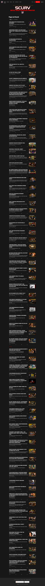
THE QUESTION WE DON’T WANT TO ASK (15, 211)
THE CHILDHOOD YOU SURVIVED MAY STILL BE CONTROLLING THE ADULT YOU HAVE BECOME (16, 352)
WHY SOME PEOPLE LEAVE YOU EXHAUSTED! (15, 548)
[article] (22, 24)
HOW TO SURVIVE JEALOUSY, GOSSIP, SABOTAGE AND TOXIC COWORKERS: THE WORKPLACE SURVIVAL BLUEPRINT (18, 331)
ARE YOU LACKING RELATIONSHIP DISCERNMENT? (16, 194)
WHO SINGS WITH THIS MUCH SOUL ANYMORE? (16, 22)
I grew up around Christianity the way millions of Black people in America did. (17, 151)
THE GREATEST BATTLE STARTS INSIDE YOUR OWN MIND (17, 549)
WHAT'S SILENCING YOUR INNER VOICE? (17, 554)
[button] (4, 2)
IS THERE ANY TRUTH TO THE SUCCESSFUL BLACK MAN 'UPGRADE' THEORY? (18, 209)
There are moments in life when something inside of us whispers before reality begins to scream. (17, 310)
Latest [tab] (10, 19)
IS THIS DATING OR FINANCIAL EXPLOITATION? (15, 40)
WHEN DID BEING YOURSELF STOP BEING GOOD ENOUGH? (17, 316)
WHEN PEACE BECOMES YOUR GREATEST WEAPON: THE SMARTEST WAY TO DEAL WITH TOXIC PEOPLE (17, 505)
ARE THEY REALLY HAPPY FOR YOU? (16, 156)
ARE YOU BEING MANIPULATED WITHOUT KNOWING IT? (18, 416)
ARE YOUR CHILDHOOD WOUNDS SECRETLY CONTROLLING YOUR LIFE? (18, 350)
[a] (32, 24)
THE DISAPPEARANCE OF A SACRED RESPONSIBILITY (17, 467)
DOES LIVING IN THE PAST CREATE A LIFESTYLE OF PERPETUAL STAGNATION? (17, 380)
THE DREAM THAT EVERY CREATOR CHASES (15, 534)
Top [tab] (12, 19)
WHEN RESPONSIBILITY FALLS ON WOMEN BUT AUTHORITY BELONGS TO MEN (18, 67)
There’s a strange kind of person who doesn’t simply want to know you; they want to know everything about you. (18, 34)
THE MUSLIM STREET (12, 481)
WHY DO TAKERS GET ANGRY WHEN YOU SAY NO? (18, 387)
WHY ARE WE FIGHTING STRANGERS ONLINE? (17, 231)
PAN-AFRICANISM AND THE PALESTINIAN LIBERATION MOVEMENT (18, 570)
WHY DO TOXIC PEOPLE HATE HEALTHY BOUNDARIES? (17, 503)
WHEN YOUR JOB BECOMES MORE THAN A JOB (16, 334)
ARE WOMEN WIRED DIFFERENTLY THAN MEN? (16, 121)
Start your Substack (20, 581)
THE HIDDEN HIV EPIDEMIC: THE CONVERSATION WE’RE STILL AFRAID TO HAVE (17, 239)
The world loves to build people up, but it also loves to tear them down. (18, 542)
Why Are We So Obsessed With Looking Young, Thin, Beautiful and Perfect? (17, 318)
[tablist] (13, 19)
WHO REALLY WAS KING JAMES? (16, 149)
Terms (24, 579)
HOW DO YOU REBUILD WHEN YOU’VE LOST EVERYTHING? (18, 324)
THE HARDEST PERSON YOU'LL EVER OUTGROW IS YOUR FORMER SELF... (16, 409)
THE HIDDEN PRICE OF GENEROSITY (14, 73)
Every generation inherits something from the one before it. (18, 519)
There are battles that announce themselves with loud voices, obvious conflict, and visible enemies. (18, 427)
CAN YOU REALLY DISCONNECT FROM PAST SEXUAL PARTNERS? (18, 119)
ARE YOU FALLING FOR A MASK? (16, 162)
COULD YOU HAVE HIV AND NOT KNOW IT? (18, 237)
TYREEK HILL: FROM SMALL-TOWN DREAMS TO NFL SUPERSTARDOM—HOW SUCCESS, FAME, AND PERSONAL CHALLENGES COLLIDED (18, 366)
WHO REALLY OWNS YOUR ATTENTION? (15, 374)
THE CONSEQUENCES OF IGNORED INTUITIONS (16, 308)
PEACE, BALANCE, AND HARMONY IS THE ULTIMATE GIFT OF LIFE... (17, 450)
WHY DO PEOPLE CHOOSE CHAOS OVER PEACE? (17, 394)
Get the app (27, 581)
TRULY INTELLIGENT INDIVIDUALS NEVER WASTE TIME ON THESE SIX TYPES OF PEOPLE (18, 110)
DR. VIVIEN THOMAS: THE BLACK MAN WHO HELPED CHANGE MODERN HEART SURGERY (18, 170)
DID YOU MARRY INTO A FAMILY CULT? (17, 293)
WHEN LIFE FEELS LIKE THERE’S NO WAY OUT (16, 325)
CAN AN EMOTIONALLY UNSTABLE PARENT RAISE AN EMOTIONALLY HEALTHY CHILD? (18, 473)
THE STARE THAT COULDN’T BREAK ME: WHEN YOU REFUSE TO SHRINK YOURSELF (18, 262)
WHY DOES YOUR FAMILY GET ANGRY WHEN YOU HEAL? (17, 358)
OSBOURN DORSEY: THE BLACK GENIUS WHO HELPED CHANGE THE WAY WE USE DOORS (17, 246)
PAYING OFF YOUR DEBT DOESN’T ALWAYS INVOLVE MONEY (18, 269)
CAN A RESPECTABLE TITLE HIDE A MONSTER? (16, 277)
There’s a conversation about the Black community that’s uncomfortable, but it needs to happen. (17, 59)
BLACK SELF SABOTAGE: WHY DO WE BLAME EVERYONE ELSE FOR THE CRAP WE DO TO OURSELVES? (18, 56)
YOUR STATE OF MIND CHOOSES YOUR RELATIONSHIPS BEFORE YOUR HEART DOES (18, 511)
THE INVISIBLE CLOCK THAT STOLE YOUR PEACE (18, 518)
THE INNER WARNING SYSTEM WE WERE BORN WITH (17, 555)
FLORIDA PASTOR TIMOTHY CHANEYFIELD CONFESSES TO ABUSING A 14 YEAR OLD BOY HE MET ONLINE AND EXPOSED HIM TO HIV (18, 279)
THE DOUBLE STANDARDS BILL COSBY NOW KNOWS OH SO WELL (18, 540)
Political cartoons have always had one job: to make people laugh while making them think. (18, 288)
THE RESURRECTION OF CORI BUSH (16, 480)
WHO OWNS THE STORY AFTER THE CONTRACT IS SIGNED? (16, 533)
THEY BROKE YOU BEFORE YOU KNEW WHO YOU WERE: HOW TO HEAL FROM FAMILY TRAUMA (17, 360)
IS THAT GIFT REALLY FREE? (15, 72)
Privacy (22, 579)
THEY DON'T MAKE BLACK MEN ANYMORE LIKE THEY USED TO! (18, 466)
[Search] (32, 2)
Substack (18, 584)
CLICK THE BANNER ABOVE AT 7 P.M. (14, 248)
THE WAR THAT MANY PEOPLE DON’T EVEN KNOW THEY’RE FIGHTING (18, 527)
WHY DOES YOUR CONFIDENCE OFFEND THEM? (17, 186)
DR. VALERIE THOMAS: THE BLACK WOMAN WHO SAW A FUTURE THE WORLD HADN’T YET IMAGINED (18, 340)
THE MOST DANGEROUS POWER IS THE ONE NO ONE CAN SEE (18, 419)
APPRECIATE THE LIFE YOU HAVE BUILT (15, 144)
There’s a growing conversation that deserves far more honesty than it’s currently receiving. (17, 130)
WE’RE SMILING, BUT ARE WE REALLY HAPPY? (17, 223)
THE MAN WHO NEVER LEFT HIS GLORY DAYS (16, 381)
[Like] (9, 27)
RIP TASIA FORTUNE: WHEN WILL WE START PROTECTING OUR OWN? (18, 254)
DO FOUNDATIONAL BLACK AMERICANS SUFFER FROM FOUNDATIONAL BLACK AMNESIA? (17, 127)
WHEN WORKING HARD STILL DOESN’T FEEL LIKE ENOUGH (18, 204)
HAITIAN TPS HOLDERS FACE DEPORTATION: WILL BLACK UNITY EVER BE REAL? (18, 458)
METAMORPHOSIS (12, 104)
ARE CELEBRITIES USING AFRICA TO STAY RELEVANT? (18, 48)
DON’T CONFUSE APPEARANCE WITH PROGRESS (17, 202)
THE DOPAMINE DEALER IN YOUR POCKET (18, 373)
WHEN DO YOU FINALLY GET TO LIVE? (17, 85)
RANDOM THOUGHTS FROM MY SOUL (17, 143)
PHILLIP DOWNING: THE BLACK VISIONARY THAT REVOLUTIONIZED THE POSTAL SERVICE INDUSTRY (18, 562)
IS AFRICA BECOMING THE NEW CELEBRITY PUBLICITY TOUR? (17, 50)
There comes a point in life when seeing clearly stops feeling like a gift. (18, 302)
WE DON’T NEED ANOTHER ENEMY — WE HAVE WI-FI (17, 233)
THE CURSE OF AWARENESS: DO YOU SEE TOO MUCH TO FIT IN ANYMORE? (17, 300)
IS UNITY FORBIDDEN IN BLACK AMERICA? (18, 78)
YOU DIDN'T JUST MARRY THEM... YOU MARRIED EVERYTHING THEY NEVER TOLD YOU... (18, 433)
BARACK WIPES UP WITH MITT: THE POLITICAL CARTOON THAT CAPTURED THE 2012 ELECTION (18, 285)
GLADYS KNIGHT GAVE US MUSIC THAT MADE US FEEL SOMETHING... (17, 25)
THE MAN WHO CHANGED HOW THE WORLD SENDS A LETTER (17, 565)
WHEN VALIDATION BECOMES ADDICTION (15, 512)
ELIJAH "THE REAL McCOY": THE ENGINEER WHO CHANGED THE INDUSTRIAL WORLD (18, 402)
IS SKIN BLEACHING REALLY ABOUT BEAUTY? (16, 525)
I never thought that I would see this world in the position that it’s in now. (18, 271)
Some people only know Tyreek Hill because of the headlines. (18, 368)
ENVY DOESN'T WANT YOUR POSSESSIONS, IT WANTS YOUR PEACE (18, 424)
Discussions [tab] (16, 19)
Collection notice (28, 579)
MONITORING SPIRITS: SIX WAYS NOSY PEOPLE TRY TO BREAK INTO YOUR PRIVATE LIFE (18, 31)
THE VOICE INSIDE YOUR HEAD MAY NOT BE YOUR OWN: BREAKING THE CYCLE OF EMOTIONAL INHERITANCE (18, 441)
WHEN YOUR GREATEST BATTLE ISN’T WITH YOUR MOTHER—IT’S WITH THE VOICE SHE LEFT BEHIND (18, 444)
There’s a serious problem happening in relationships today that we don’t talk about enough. (18, 196)
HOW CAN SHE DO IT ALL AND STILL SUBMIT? (16, 65)
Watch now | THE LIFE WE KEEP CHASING (15, 411)
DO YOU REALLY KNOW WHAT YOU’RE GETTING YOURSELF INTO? (18, 164)
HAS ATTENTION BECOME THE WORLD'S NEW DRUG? (17, 487)
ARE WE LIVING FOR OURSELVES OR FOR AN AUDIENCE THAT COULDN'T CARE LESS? (18, 225)
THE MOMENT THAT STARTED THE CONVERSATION (16, 263)
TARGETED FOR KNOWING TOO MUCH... (17, 215)
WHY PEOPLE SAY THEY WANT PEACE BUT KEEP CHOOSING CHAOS (18, 396)
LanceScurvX (14, 26)
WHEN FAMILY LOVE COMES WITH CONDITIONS (16, 294)
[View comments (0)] (15, 27)
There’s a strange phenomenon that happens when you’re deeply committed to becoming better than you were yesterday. (18, 188)
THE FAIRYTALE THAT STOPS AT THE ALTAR (15, 435)
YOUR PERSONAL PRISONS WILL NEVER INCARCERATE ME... (17, 135)
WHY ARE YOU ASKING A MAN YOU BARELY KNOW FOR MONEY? (17, 42)
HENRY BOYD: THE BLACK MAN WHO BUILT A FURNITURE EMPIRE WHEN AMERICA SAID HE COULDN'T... (18, 495)
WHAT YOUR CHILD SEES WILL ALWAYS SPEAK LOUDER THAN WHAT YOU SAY (18, 475)
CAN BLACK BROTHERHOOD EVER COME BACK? (17, 178)
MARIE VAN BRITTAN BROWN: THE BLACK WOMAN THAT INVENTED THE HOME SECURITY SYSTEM (18, 102)
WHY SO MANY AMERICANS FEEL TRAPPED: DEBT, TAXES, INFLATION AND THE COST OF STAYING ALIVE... (17, 87)
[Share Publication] (34, 2)
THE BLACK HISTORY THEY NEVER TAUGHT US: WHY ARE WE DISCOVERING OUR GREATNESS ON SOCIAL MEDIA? (18, 93)
